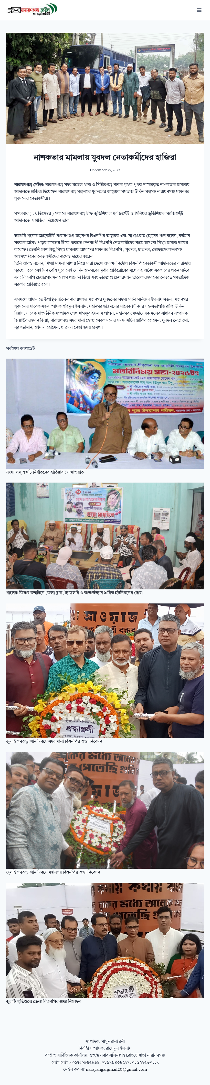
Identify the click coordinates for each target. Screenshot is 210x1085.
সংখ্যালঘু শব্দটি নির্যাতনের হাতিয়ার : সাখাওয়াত (45, 472)
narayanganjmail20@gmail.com (116, 1069)
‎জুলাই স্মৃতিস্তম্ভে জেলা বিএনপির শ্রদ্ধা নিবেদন (43, 1002)
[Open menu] (199, 10)
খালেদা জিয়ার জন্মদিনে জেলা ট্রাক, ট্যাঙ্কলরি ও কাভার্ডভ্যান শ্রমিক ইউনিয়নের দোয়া (74, 593)
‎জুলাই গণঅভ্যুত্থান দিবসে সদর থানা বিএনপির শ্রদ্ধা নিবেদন (54, 741)
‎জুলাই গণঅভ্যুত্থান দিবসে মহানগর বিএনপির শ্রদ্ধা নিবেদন (53, 872)
